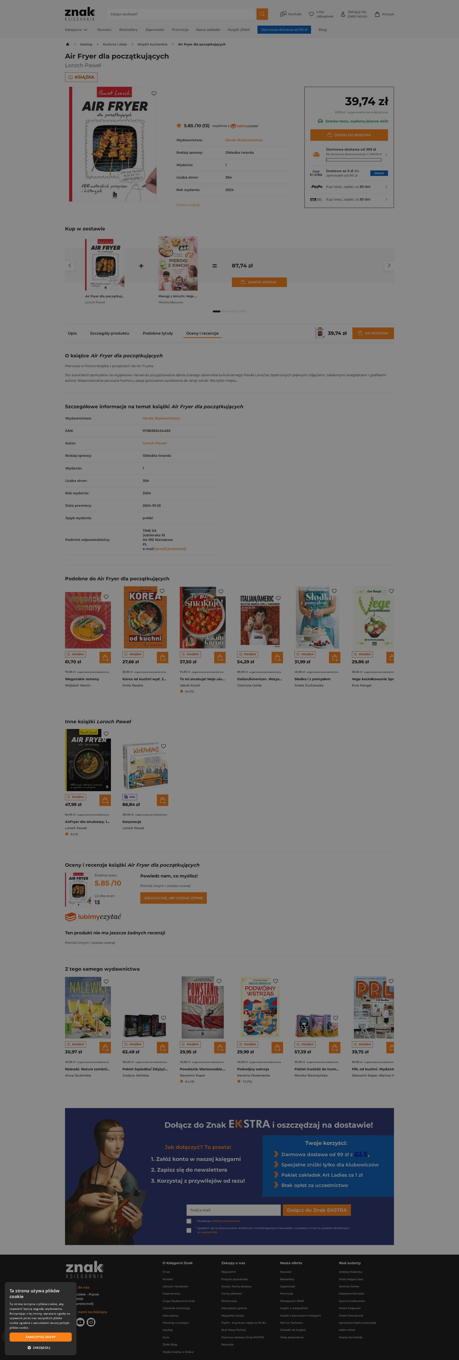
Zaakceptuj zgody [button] (40, 1337)
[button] (41, 1347)
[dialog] (40, 1318)
